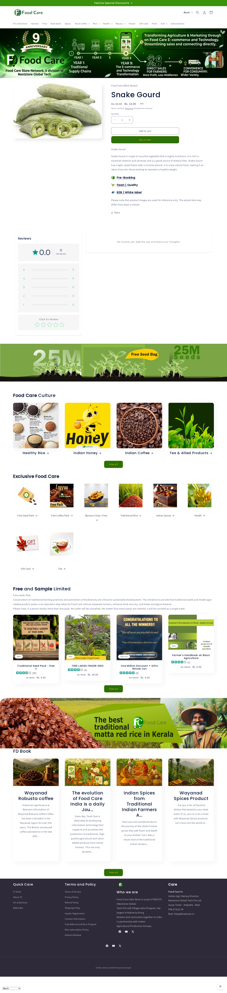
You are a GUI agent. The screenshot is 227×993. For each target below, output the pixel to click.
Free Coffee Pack (60, 515)
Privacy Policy (71, 897)
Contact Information (75, 918)
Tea (60, 568)
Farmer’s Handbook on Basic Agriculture (191, 657)
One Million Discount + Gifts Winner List (139, 667)
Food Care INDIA (108, 968)
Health (198, 515)
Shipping (129, 108)
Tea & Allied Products (189, 453)
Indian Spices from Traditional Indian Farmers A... (139, 804)
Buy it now (145, 139)
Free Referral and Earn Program (81, 924)
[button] (82, 23)
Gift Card (26, 568)
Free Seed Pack (25, 515)
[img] (23, 673)
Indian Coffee (137, 453)
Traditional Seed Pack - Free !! (36, 667)
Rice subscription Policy (76, 929)
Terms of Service (73, 891)
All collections (20, 902)
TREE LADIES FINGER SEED (88, 665)
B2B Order (18, 908)
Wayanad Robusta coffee (35, 795)
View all (113, 464)
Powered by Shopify (123, 968)
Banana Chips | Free (96, 515)
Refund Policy (72, 902)
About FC (17, 897)
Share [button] (117, 212)
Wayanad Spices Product (191, 795)
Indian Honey (86, 453)
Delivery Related (73, 935)
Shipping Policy (72, 908)
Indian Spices (163, 515)
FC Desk (17, 891)
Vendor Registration (75, 913)
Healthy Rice (34, 453)
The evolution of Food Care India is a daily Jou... (87, 801)
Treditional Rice (129, 515)
